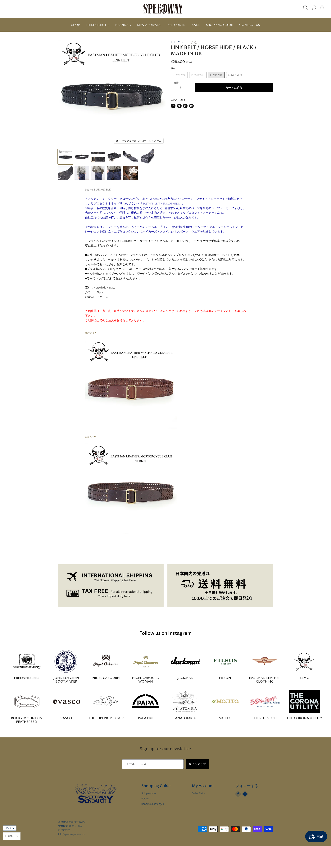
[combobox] (11, 836)
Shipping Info (148, 793)
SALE (196, 25)
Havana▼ (91, 333)
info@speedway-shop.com (71, 834)
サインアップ (197, 764)
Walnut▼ (90, 437)
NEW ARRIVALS (148, 25)
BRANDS (122, 25)
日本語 (9, 836)
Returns (145, 799)
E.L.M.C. (178, 42)
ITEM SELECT (96, 25)
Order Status (198, 793)
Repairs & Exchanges (152, 804)
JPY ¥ (8, 828)
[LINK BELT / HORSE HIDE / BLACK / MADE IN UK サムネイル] (65, 156)
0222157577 (64, 830)
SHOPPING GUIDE (219, 25)
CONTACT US (249, 25)
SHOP (75, 25)
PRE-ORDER (176, 25)
